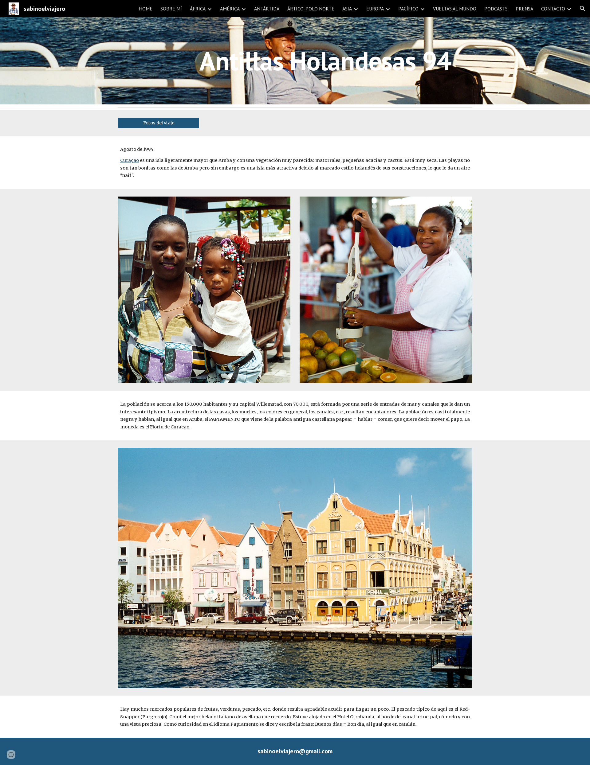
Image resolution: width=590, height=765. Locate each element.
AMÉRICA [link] (230, 9)
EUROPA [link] (375, 9)
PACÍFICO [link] (408, 9)
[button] (582, 8)
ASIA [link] (347, 9)
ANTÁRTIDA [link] (266, 9)
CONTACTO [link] (553, 9)
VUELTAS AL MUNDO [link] (454, 9)
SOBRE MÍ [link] (171, 9)
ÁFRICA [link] (198, 9)
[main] (325, 60)
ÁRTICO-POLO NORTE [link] (310, 9)
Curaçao (129, 160)
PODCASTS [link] (496, 9)
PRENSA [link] (524, 9)
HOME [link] (145, 9)
